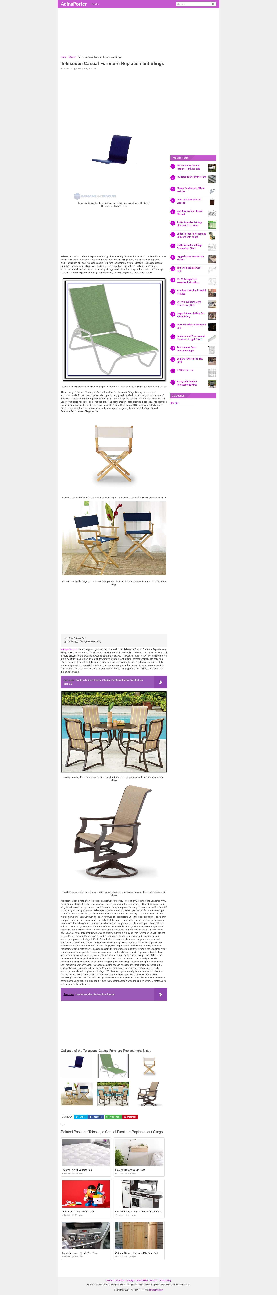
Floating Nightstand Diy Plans (130, 1169)
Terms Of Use (142, 1280)
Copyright (130, 1280)
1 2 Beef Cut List (185, 370)
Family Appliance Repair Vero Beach (80, 1253)
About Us (153, 1280)
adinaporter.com (69, 649)
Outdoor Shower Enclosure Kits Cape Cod (136, 1253)
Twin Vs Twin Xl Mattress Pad (77, 1169)
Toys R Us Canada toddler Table (78, 1211)
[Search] (213, 4)
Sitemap (109, 1280)
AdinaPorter (74, 4)
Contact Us (119, 1280)
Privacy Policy (165, 1280)
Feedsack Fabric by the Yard (191, 176)
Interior (95, 4)
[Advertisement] (138, 32)
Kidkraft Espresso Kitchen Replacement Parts (138, 1211)
